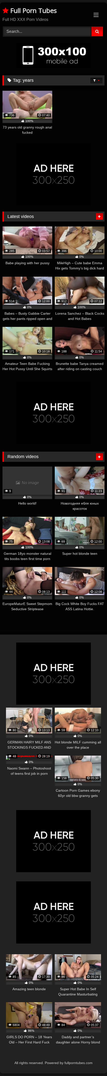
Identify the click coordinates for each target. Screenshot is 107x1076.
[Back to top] (91, 1061)
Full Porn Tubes (32, 10)
